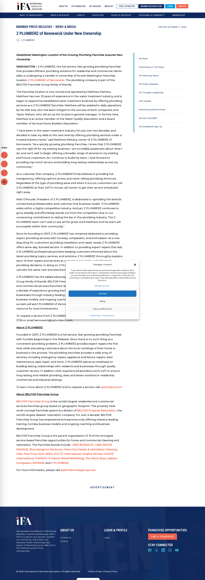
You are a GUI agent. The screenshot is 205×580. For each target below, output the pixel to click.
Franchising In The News (151, 67)
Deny (102, 301)
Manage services (102, 286)
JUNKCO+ (41, 458)
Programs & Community (152, 15)
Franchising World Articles (152, 109)
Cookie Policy (95, 315)
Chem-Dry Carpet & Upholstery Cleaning (90, 449)
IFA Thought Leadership (151, 92)
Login (107, 537)
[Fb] (149, 550)
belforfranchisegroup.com (78, 470)
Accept (102, 293)
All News (143, 58)
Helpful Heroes (92, 453)
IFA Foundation (78, 6)
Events (81, 15)
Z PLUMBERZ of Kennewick (46, 80)
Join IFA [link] (182, 6)
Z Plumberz (28, 40)
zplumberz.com (111, 387)
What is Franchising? (31, 15)
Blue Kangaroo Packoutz (45, 449)
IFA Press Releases (148, 84)
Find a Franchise (162, 536)
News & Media (66, 27)
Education (97, 15)
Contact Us (65, 537)
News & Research (60, 15)
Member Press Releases (34, 27)
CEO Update (145, 101)
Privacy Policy (108, 315)
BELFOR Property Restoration (96, 410)
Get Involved (95, 6)
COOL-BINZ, (45, 453)
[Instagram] (170, 550)
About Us (63, 6)
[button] (135, 264)
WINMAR (38, 463)
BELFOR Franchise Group (33, 401)
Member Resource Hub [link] (151, 6)
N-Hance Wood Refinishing (66, 458)
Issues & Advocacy (121, 15)
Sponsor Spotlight (148, 118)
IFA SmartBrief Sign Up (150, 126)
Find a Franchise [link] (127, 6)
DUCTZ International (67, 453)
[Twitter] (156, 550)
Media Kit (109, 6)
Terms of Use (95, 571)
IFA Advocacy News (149, 75)
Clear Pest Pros (26, 453)
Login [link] (170, 6)
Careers (64, 541)
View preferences (102, 309)
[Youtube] (177, 550)
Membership (178, 15)
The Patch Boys (95, 458)
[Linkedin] (163, 550)
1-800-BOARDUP (82, 444)
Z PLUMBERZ (60, 463)
